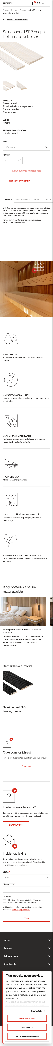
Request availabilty (19, 180)
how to (38, 199)
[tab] (8, 199)
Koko (5, 141)
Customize (25, 1027)
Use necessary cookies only (27, 1036)
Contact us (26, 766)
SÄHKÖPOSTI (9, 884)
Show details (36, 1011)
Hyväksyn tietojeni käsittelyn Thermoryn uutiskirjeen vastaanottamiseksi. (25, 901)
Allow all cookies (27, 1018)
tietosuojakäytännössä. (21, 909)
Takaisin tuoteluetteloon (17, 19)
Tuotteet (14, 10)
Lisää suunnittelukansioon (26, 170)
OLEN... (6, 872)
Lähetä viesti (16, 824)
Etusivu (6, 10)
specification (23, 199)
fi (43, 3)
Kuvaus (8, 199)
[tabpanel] (23, 623)
